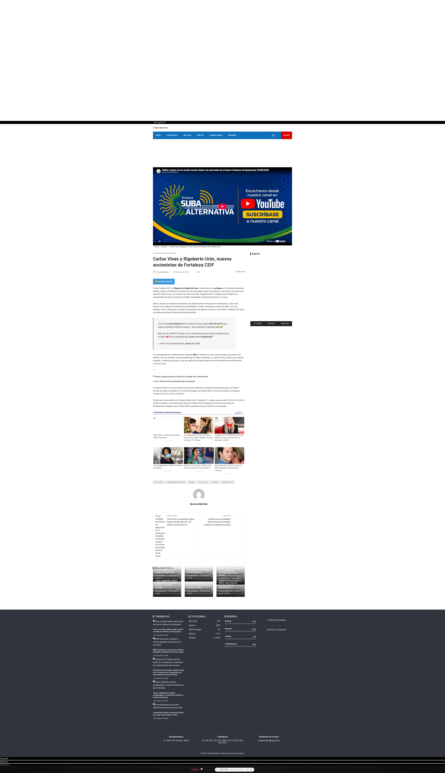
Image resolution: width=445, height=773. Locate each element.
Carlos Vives (203, 482)
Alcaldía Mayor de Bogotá (176, 482)
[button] (222, 115)
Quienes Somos (215, 135)
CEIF (195, 355)
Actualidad (157, 253)
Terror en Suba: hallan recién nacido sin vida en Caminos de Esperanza (165, 570)
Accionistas (159, 482)
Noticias (187, 135)
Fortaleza (215, 482)
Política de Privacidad (276, 620)
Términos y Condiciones (276, 630)
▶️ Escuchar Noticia (164, 281)
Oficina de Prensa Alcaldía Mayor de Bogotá (177, 381)
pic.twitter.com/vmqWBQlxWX (199, 337)
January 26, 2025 (192, 343)
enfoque (218, 288)
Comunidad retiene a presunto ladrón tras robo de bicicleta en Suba (199, 585)
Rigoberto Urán (228, 482)
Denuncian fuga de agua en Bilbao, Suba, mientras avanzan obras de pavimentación (230, 584)
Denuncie (232, 135)
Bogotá (200, 135)
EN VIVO (287, 135)
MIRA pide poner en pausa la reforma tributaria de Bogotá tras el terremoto (199, 570)
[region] (222, 60)
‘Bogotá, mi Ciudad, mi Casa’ (186, 288)
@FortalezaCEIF (216, 324)
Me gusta (4, 758)
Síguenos (4, 761)
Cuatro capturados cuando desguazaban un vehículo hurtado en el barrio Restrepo (166, 584)
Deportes (172, 253)
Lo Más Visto (172, 135)
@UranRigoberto (176, 324)
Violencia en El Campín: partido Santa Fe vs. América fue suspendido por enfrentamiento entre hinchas (230, 570)
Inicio (158, 135)
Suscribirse (5, 765)
